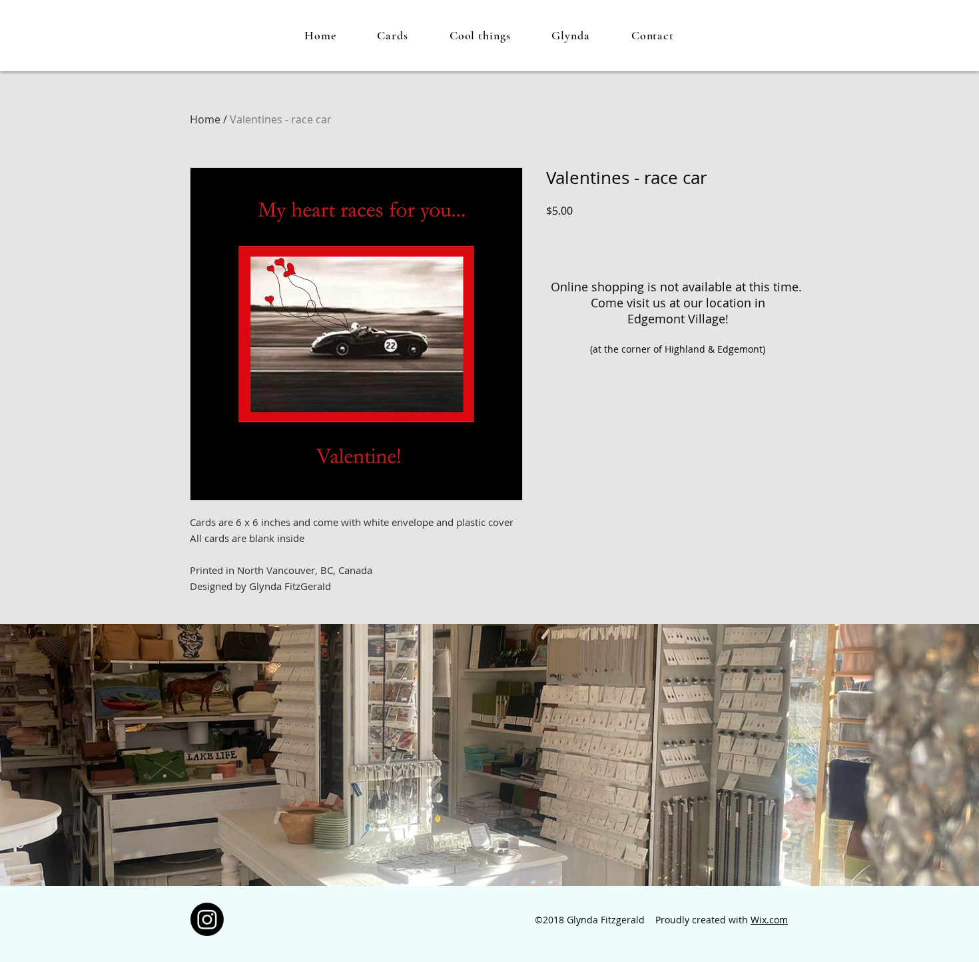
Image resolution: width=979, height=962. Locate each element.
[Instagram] (207, 919)
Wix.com (769, 919)
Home (205, 119)
